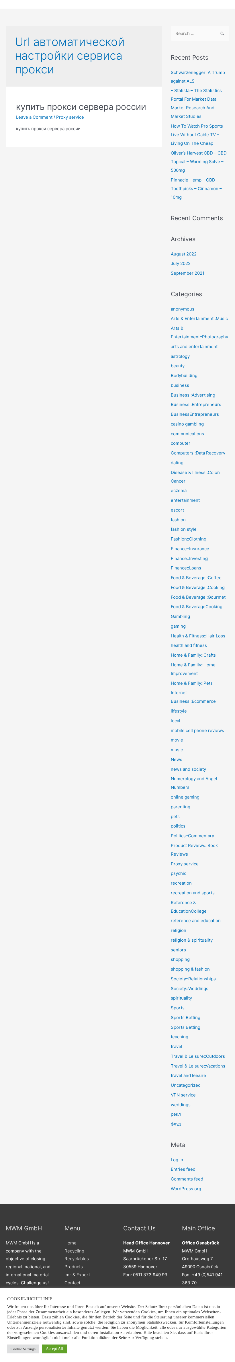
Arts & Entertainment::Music (199, 318)
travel (176, 1046)
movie (177, 740)
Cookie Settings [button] (23, 1349)
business (180, 385)
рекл (176, 1114)
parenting (180, 806)
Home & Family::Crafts (193, 655)
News (176, 759)
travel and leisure (188, 1075)
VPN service (183, 1095)
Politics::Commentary (192, 835)
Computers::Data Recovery (198, 453)
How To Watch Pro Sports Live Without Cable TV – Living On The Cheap (197, 134)
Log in (177, 1159)
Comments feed (187, 1179)
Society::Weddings (189, 988)
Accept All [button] (54, 1349)
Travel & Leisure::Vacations (198, 1066)
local (175, 720)
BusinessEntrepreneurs (195, 414)
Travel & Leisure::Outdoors (198, 1056)
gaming (178, 626)
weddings (181, 1104)
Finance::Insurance (190, 548)
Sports (178, 1007)
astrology (180, 356)
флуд (176, 1124)
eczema (179, 490)
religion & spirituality (192, 940)
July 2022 (181, 263)
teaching (179, 1036)
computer (180, 443)
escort (177, 510)
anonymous (182, 309)
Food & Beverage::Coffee (196, 577)
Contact (72, 1282)
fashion (178, 519)
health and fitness (189, 645)
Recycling (74, 1251)
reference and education (196, 920)
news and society (188, 769)
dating (177, 462)
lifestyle (179, 711)
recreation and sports (193, 892)
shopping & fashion (190, 969)
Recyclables (76, 1258)
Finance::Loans (186, 568)
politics (178, 826)
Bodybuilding (184, 375)
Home (70, 1243)
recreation (181, 883)
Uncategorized (186, 1085)
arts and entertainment (194, 346)
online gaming (185, 797)
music (177, 749)
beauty (178, 365)
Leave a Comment (34, 117)
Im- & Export (77, 1274)
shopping (180, 959)
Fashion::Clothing (188, 539)
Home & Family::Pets (192, 683)
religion (178, 930)
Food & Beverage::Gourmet (198, 597)
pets (175, 816)
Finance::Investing (189, 558)
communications (187, 433)
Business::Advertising (193, 395)
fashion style (184, 529)
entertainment (185, 500)
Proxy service (70, 117)
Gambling (180, 616)
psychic (178, 873)
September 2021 (187, 273)
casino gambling (187, 424)
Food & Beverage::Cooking (198, 587)
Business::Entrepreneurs (196, 404)
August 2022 (184, 254)
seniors (178, 950)
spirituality (181, 998)
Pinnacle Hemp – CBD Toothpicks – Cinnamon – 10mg (196, 188)
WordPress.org (186, 1188)
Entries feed (183, 1169)
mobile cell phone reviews (197, 730)
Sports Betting (185, 1017)
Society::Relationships (193, 979)
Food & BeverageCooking (196, 606)
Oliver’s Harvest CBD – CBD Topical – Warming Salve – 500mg (199, 161)
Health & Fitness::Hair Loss (198, 636)
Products (73, 1266)
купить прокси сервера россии (81, 107)
